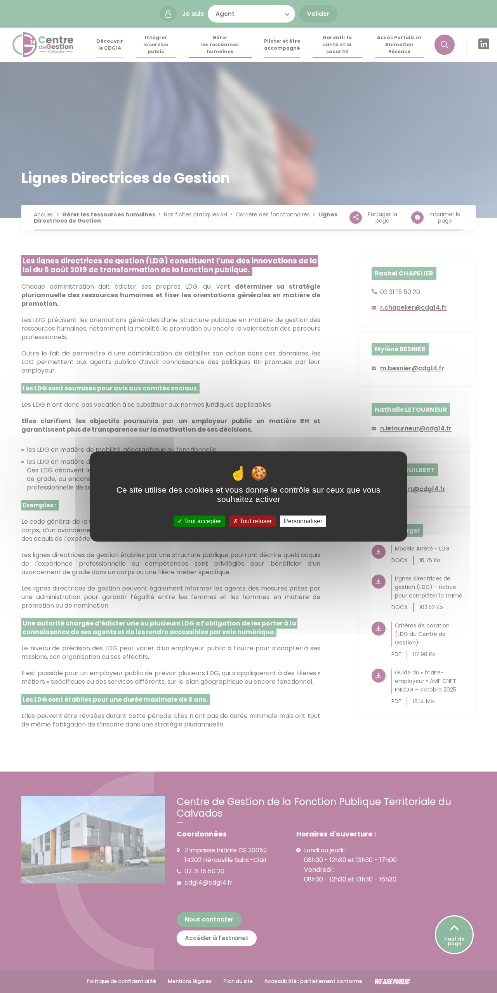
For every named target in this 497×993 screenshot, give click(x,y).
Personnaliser (303, 521)
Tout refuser (255, 521)
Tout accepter (201, 521)
